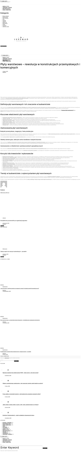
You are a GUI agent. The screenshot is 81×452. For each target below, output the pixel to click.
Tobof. (4, 1)
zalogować (7, 357)
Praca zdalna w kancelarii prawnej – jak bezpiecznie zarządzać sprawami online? (22, 394)
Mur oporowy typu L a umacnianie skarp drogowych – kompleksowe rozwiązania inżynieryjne (20, 320)
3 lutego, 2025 (5, 71)
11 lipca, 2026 (7, 386)
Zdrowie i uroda (7, 7)
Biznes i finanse (6, 16)
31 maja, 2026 (7, 396)
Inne (3, 19)
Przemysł (4, 25)
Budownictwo (5, 17)
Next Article (3, 226)
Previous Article (4, 192)
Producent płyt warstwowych (67, 110)
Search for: (2, 445)
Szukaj (1, 359)
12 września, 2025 (6, 322)
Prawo (4, 24)
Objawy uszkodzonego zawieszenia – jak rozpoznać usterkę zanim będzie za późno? (23, 383)
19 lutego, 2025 (5, 254)
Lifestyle (4, 21)
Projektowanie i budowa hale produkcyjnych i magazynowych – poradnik (15, 351)
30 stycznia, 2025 (6, 223)
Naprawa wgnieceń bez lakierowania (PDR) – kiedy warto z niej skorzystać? (20, 372)
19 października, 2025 (7, 291)
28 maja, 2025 (5, 354)
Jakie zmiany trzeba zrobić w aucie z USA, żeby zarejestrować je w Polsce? (21, 404)
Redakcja (4, 72)
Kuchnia (4, 20)
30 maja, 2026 (7, 407)
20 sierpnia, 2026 (8, 375)
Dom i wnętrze (7, 9)
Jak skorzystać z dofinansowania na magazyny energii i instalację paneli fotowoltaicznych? (19, 288)
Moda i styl (6, 6)
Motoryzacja (6, 8)
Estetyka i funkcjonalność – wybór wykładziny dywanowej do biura (18, 415)
